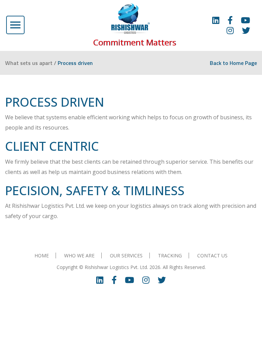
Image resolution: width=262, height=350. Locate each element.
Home (41, 255)
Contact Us (212, 255)
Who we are (79, 255)
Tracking (170, 255)
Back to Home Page (233, 63)
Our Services (126, 255)
